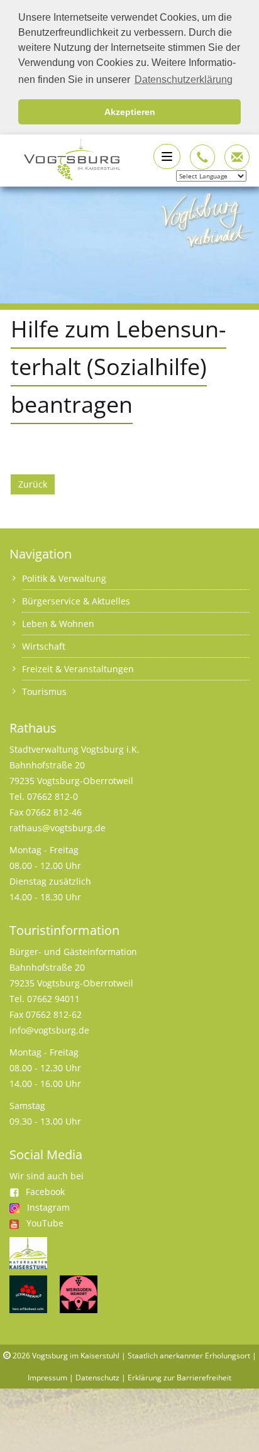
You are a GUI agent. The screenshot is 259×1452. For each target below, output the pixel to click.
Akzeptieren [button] (129, 112)
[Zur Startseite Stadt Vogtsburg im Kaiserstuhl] (64, 158)
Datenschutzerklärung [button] (184, 79)
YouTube (44, 1223)
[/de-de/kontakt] (202, 157)
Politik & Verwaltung (64, 578)
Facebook (45, 1192)
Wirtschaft (43, 646)
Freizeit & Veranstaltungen (78, 669)
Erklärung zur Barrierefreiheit (179, 1377)
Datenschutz (97, 1377)
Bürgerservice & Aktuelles (76, 601)
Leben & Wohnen (58, 624)
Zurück (32, 484)
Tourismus (44, 691)
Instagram (48, 1207)
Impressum (47, 1377)
